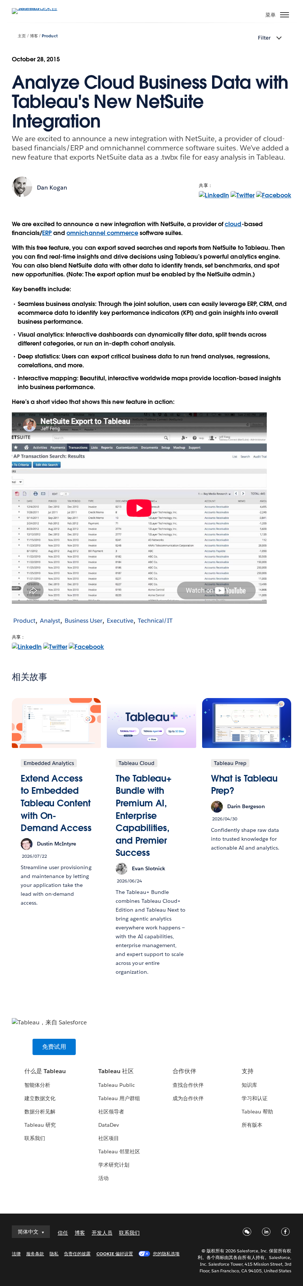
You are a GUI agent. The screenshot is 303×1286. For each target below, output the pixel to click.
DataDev (108, 1125)
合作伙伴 (184, 1071)
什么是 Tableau (45, 1071)
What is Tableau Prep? (244, 785)
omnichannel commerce (102, 233)
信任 (63, 1232)
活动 (103, 1178)
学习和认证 (255, 1098)
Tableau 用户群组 (119, 1098)
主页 (22, 36)
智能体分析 (37, 1085)
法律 (16, 1254)
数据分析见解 (39, 1111)
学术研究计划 (113, 1164)
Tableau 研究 (40, 1125)
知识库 (249, 1085)
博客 (34, 36)
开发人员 (102, 1232)
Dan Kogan (52, 187)
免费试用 (54, 1047)
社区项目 (108, 1138)
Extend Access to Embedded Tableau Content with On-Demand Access (56, 803)
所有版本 (252, 1125)
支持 (247, 1071)
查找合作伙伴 (188, 1085)
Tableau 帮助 (257, 1111)
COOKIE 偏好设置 (114, 1254)
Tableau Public (116, 1085)
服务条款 (35, 1254)
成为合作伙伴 (188, 1098)
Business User (83, 621)
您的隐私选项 (166, 1254)
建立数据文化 (39, 1098)
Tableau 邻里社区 (119, 1151)
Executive (120, 621)
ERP (47, 233)
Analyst (50, 621)
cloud (233, 224)
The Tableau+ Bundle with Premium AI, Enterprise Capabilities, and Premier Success (143, 816)
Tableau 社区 (116, 1071)
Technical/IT (155, 621)
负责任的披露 (77, 1254)
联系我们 (34, 1138)
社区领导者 (111, 1111)
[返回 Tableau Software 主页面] (38, 8)
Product (49, 36)
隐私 (54, 1254)
